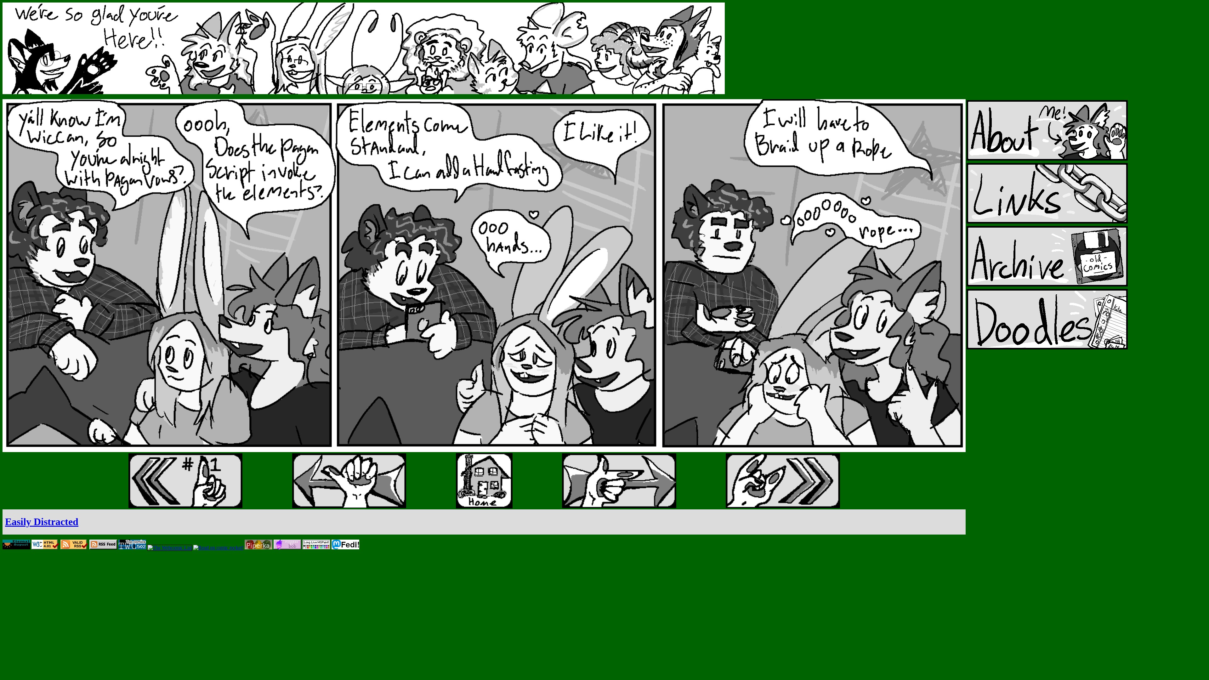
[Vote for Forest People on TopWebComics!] (132, 547)
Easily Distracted (41, 521)
